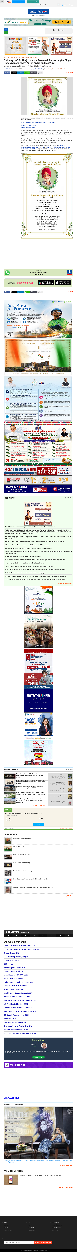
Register (71, 5)
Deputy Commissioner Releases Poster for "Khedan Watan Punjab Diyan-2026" (29, 548)
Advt (29, 1222)
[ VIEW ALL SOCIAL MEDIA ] (65, 1187)
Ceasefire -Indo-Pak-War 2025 (15, 986)
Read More (38, 1057)
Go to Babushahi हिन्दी (33, 2)
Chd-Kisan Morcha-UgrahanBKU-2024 (18, 1026)
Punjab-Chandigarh (57, 1225)
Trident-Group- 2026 (12, 953)
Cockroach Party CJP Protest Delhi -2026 (19, 946)
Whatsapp (27, 72)
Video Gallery (55, 1230)
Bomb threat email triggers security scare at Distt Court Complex (24, 563)
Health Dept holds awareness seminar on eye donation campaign (25, 573)
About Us (6, 1225)
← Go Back (69, 72)
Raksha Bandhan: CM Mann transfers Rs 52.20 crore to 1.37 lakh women (27, 545)
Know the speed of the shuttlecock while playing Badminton (31, 879)
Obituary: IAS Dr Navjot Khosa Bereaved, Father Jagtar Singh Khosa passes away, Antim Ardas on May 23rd (37, 61)
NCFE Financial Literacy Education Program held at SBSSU (22, 556)
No (42, 818)
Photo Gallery (31, 1230)
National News (55, 1222)
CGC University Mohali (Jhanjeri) (16, 957)
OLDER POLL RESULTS (66, 828)
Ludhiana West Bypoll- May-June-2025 (18, 982)
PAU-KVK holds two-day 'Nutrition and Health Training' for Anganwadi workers (29, 566)
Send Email (33, 72)
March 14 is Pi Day (18, 846)
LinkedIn (20, 72)
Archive (6, 1227)
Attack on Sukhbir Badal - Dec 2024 (17, 997)
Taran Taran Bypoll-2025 (13, 979)
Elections (30, 1225)
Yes (8, 818)
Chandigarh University (12, 960)
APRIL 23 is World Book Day (21, 862)
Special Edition (12, 1097)
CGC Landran (9, 964)
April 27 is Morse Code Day (21, 854)
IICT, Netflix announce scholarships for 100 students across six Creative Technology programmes (35, 579)
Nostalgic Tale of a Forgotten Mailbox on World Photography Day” (33, 887)
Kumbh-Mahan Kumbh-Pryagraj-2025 (18, 993)
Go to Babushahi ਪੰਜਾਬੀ (18, 2)
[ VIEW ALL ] (69, 896)
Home (5, 1222)
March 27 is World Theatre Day (22, 871)
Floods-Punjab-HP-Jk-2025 (14, 971)
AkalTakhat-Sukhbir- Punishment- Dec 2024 (20, 1000)
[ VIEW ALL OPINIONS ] (38, 805)
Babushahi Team (8, 1230)
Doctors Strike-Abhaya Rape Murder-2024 (20, 1033)
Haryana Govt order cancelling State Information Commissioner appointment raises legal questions (35, 559)
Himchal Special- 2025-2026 (14, 968)
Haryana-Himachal (56, 1227)
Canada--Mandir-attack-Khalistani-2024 (19, 1008)
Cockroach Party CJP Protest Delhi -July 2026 (21, 949)
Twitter (14, 72)
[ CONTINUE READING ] (66, 1165)
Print (40, 72)
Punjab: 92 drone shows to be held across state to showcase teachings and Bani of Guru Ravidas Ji (35, 541)
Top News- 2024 (10, 1019)
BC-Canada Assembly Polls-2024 (16, 1015)
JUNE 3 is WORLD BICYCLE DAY (22, 838)
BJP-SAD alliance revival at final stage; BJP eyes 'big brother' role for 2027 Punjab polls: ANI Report (35, 576)
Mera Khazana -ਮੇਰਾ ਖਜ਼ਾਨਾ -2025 (16, 975)
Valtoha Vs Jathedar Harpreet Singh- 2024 (20, 1011)
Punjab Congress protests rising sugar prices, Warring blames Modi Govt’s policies (30, 527)
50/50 (9, 820)
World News (31, 1227)
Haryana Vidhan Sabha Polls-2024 (16, 1030)
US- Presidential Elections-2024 (16, 1004)
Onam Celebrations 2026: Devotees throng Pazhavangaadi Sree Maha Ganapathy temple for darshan (35, 569)
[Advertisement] (11, 105)
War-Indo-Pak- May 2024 (13, 989)
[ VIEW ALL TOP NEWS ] (65, 583)
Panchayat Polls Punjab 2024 (15, 1022)
